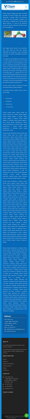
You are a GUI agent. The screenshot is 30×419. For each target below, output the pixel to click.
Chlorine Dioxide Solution (16, 137)
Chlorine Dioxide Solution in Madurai (17, 187)
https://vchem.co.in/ (11, 331)
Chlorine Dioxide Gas (21, 112)
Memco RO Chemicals (9, 363)
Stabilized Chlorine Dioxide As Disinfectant (13, 143)
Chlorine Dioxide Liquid (22, 133)
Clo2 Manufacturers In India (14, 301)
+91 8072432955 (8, 386)
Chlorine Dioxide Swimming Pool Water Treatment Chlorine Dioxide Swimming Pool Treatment (15, 158)
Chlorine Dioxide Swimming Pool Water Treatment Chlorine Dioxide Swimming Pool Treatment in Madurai (15, 214)
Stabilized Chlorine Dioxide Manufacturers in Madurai (15, 193)
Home (5, 359)
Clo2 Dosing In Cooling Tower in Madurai (17, 204)
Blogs (5, 368)
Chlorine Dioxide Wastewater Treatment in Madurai (15, 234)
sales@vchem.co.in (20, 329)
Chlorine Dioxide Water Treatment (11, 256)
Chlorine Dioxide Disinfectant (9, 133)
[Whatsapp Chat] (26, 415)
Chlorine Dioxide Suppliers (20, 114)
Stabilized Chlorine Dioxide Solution (11, 257)
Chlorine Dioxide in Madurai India (10, 13)
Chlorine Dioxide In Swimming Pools (11, 162)
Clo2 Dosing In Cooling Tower (10, 150)
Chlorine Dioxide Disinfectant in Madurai (13, 181)
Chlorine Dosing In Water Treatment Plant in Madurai (15, 238)
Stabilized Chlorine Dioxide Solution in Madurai (15, 191)
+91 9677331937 (11, 327)
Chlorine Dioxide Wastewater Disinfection (17, 305)
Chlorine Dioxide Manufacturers (14, 122)
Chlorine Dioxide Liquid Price (10, 135)
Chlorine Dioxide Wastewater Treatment (14, 303)
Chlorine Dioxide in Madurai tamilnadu (12, 68)
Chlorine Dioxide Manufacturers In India (13, 170)
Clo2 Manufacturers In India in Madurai (17, 232)
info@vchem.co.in (11, 329)
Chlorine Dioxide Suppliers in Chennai (12, 116)
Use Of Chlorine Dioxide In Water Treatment (16, 178)
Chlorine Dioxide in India (16, 90)
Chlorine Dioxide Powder (9, 112)
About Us (6, 361)
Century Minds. (20, 417)
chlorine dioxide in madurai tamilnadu (13, 87)
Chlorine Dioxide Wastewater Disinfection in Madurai (15, 236)
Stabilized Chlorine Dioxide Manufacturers (17, 141)
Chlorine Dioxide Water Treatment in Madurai (15, 189)
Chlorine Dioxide (7, 366)
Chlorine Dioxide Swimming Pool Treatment (14, 293)
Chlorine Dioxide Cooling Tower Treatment (17, 148)
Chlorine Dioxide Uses (8, 114)
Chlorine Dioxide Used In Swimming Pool (17, 160)
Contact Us (6, 370)
